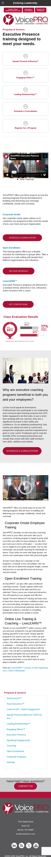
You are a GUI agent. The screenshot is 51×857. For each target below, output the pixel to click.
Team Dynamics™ (15, 704)
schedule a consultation (22, 238)
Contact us (25, 786)
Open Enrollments (15, 751)
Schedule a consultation (22, 451)
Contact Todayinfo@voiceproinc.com (12, 10)
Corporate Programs (16, 757)
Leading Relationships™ (19, 724)
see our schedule (18, 271)
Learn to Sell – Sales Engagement (23, 709)
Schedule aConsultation (28, 10)
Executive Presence (16, 735)
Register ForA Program (41, 10)
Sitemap (11, 762)
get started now (18, 304)
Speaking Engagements (18, 740)
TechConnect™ (14, 698)
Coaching (11, 746)
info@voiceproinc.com (25, 834)
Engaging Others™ (16, 729)
